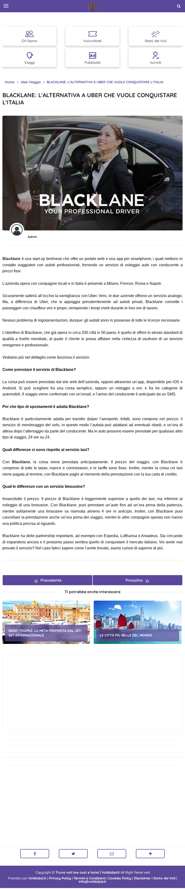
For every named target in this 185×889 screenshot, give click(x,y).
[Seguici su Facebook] (34, 853)
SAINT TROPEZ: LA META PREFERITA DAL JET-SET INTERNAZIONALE (45, 633)
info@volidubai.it (92, 881)
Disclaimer (142, 878)
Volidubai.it (37, 878)
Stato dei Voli (164, 878)
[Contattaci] (111, 853)
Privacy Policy (60, 878)
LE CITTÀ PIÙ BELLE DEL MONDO (126, 635)
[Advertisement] (92, 692)
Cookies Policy (119, 878)
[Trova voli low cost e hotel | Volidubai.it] (92, 7)
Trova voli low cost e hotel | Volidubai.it (88, 872)
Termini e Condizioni (90, 878)
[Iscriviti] (150, 853)
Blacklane (11, 259)
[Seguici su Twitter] (73, 853)
